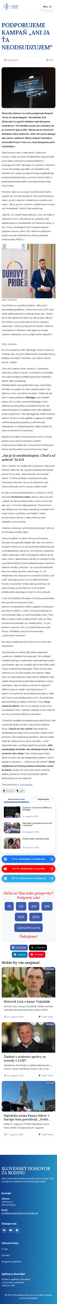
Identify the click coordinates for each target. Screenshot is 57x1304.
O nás (5, 1249)
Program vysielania (11, 1261)
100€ (21, 917)
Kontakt (6, 1255)
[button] (8, 791)
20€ (34, 906)
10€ (21, 906)
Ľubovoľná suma (28, 928)
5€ (9, 906)
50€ (47, 906)
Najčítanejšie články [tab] (16, 799)
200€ (36, 917)
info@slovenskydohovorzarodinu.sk (20, 1213)
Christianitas (25, 784)
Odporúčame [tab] (43, 799)
